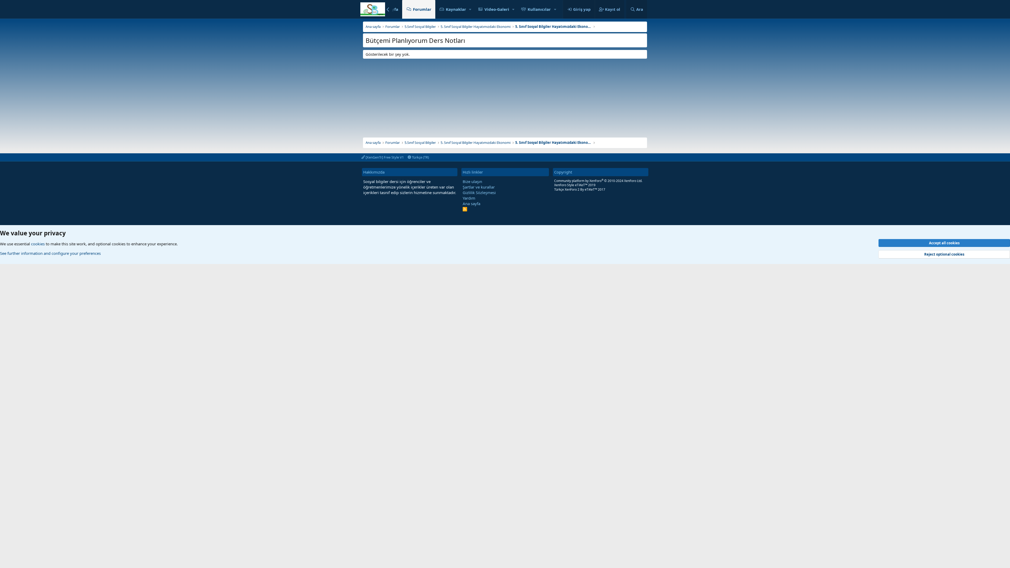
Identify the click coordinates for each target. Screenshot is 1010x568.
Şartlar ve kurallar (479, 187)
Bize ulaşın (472, 181)
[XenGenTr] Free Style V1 (384, 157)
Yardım (469, 198)
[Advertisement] (505, 95)
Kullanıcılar (539, 9)
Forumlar (422, 9)
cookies (38, 243)
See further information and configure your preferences (50, 253)
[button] (470, 9)
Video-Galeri (496, 9)
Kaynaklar (456, 9)
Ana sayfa (471, 203)
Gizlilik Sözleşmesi (479, 192)
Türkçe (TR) (420, 157)
